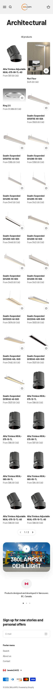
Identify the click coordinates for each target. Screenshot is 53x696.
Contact (6, 661)
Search (6, 651)
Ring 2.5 (7, 105)
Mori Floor (31, 78)
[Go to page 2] (32, 532)
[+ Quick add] (46, 70)
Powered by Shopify (26, 687)
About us (7, 656)
